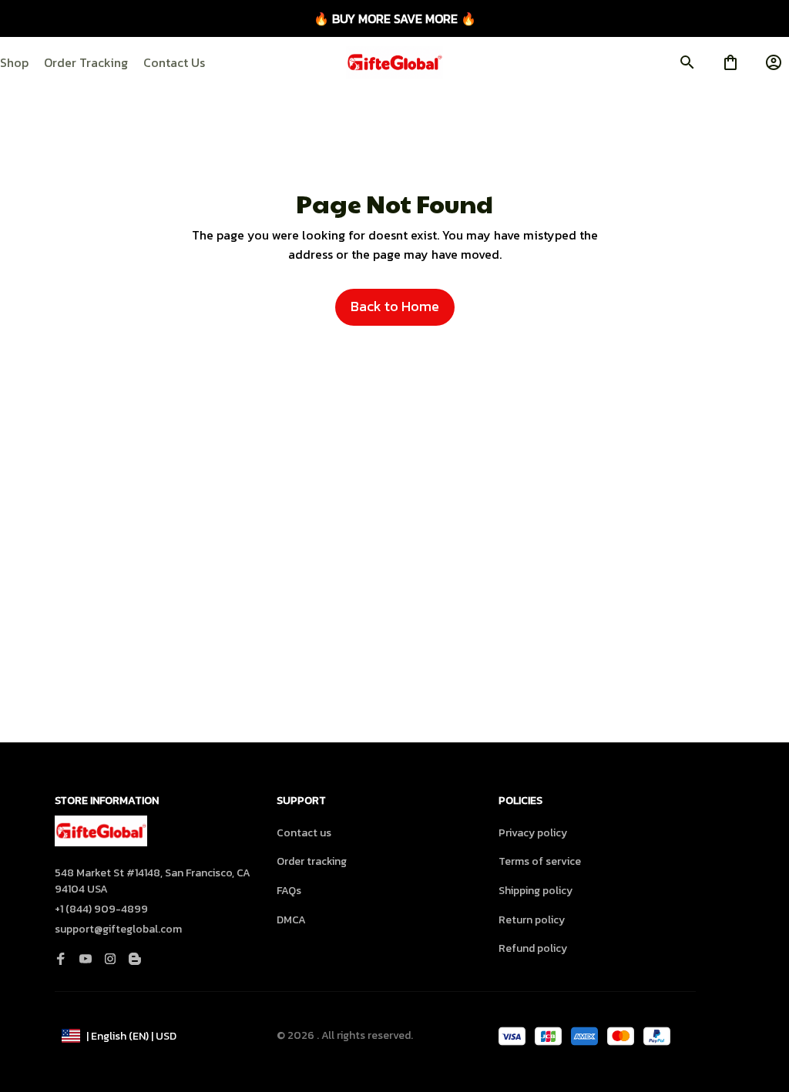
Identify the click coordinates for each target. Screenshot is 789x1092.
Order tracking (312, 861)
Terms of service (540, 861)
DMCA (291, 920)
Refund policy (533, 948)
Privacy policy (533, 833)
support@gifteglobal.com (118, 929)
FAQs (289, 891)
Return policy (532, 920)
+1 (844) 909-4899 (101, 909)
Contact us (304, 833)
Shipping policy (535, 891)
